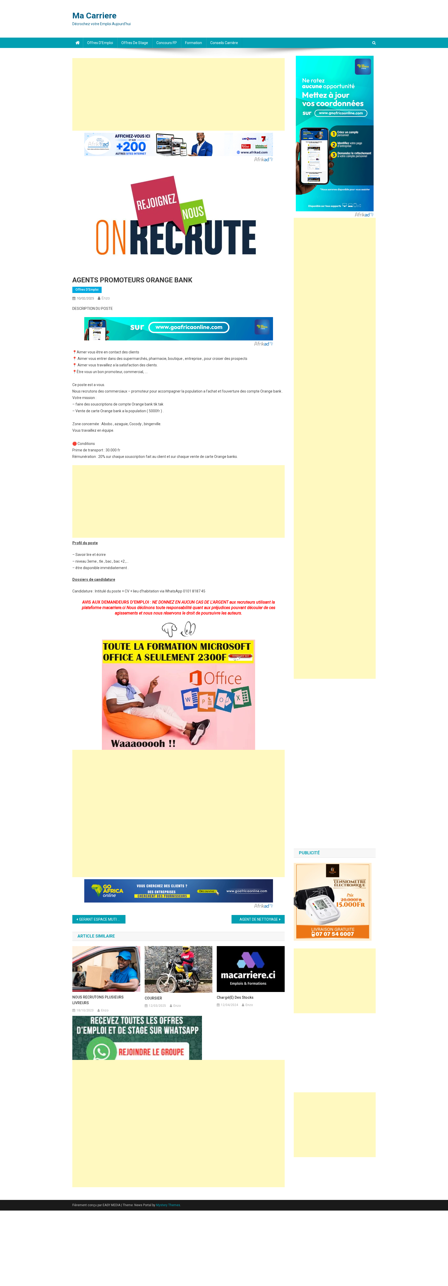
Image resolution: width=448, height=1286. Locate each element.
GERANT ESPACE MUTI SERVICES (102, 919)
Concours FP (166, 43)
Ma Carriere (94, 15)
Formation (193, 43)
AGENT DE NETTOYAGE (259, 919)
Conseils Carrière (224, 43)
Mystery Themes (168, 1205)
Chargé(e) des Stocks (235, 997)
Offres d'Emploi (87, 289)
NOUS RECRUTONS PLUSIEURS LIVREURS (98, 1000)
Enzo (106, 298)
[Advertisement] (178, 94)
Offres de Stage (134, 43)
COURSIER (153, 998)
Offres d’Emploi (100, 43)
